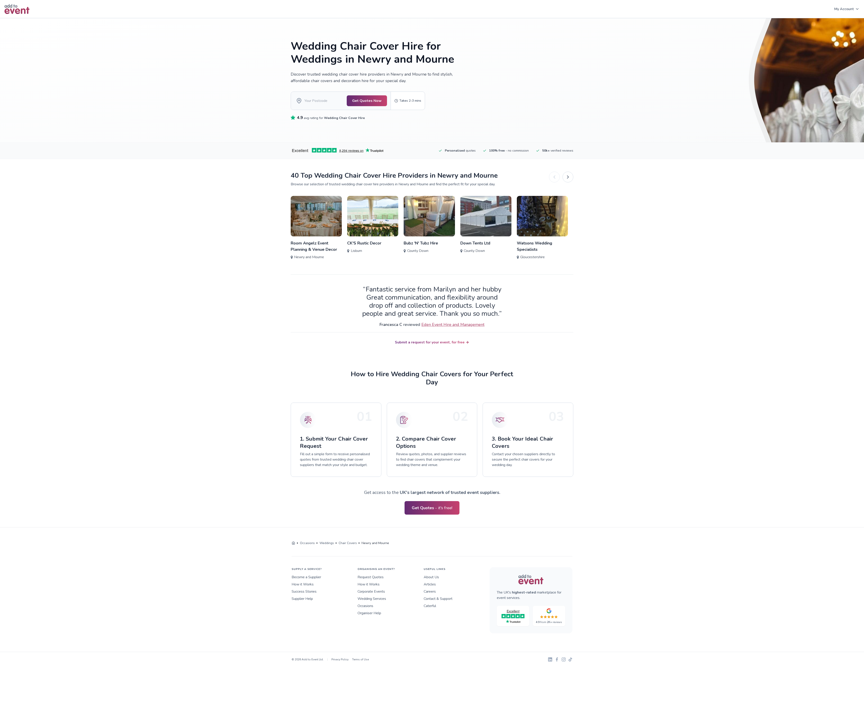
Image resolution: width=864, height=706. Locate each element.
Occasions (365, 605)
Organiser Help (369, 613)
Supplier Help (302, 598)
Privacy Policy (340, 659)
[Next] (567, 177)
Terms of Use (360, 659)
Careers (430, 591)
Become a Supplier (306, 577)
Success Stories (304, 591)
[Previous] (554, 177)
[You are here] (293, 543)
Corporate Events (371, 591)
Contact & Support (438, 598)
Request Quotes (371, 577)
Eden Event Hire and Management (452, 324)
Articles (430, 584)
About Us (431, 577)
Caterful (430, 605)
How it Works (303, 584)
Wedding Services (372, 598)
